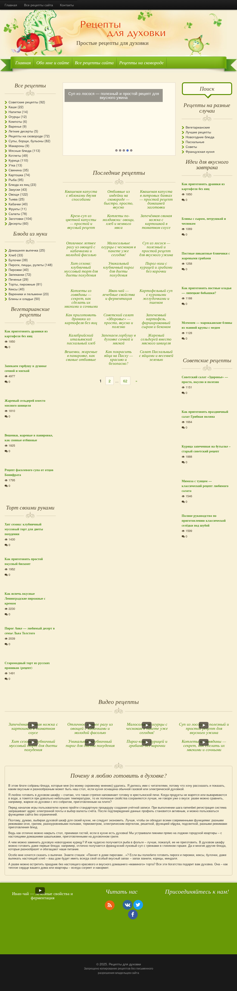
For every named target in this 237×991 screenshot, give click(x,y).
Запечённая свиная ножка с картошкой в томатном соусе (156, 221)
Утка (12, 165)
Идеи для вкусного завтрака (207, 164)
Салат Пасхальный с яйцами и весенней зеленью (156, 355)
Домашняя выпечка (23, 250)
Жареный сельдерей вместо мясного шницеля (156, 339)
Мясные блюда (20, 150)
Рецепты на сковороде (141, 62)
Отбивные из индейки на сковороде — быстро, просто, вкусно (118, 199)
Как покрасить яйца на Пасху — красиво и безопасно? (118, 357)
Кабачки (15, 204)
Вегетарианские (198, 127)
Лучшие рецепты (198, 132)
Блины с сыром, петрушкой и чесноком (204, 221)
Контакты (67, 5)
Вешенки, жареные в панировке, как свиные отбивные (81, 355)
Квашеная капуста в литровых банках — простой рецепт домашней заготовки (156, 199)
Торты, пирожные (22, 284)
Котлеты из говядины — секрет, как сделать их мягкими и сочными (81, 298)
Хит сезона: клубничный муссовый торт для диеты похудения (81, 269)
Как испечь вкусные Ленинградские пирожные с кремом (25, 598)
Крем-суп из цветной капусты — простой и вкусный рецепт (81, 221)
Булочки (15, 260)
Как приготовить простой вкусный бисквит (24, 561)
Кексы (13, 289)
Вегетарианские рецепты (30, 311)
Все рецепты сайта (38, 5)
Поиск (207, 88)
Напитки (15, 111)
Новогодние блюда (200, 137)
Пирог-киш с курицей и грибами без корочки (156, 267)
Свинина (15, 170)
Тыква (13, 199)
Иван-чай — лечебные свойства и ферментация (118, 294)
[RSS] (110, 905)
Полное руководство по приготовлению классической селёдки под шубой (204, 520)
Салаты (14, 213)
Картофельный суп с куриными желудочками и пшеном (156, 296)
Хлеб (12, 255)
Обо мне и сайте (52, 62)
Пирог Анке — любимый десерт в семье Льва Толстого (30, 630)
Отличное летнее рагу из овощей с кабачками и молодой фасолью (81, 248)
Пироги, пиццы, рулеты (26, 264)
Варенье (15, 126)
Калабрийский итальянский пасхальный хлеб (81, 339)
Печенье (15, 279)
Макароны (16, 145)
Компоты (15, 121)
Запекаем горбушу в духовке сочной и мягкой (118, 339)
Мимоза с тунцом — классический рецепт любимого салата (205, 486)
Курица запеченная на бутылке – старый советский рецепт (206, 449)
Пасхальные (195, 141)
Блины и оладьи (21, 298)
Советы (191, 146)
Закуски (14, 189)
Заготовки (16, 218)
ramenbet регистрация (198, 807)
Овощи (14, 194)
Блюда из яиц (19, 184)
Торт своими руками (30, 507)
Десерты (15, 223)
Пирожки (15, 269)
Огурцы (14, 116)
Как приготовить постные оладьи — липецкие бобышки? (206, 290)
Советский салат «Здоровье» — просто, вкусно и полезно (118, 320)
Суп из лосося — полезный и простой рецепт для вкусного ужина (156, 248)
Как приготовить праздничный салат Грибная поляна (205, 414)
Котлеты (15, 155)
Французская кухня (200, 151)
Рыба (13, 179)
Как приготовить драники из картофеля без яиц (81, 318)
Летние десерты (21, 131)
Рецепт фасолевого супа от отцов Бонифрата (29, 472)
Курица (14, 160)
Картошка (16, 174)
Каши (13, 106)
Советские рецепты (23, 102)
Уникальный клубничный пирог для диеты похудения (118, 269)
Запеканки (16, 274)
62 (125, 381)
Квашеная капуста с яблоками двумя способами (81, 195)
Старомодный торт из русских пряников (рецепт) (27, 665)
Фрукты (14, 208)
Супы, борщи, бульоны (26, 140)
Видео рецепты (118, 701)
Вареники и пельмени (25, 293)
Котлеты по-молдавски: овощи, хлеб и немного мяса (118, 221)
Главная (11, 5)
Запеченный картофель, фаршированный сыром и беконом (156, 320)
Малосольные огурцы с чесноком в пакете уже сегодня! (118, 248)
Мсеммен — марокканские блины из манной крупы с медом (207, 325)
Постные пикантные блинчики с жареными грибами (206, 256)
